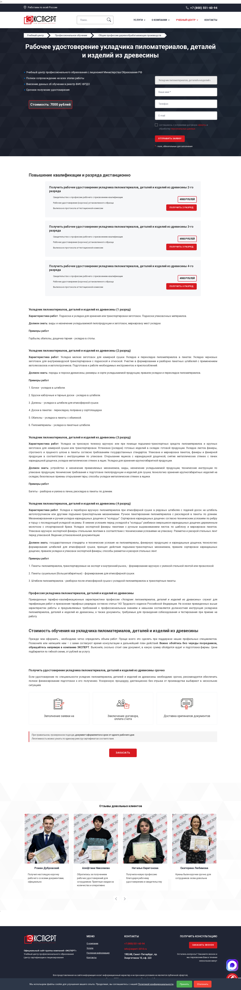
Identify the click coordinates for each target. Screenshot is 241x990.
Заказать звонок (203, 945)
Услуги (138, 20)
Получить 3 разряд (181, 247)
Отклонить (202, 984)
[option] (50, 852)
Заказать (123, 752)
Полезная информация (98, 953)
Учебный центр (186, 20)
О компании (159, 20)
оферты (202, 125)
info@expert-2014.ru (135, 949)
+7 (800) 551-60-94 (203, 7)
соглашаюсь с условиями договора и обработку (183, 127)
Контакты (210, 20)
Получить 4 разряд (181, 286)
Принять (184, 984)
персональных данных (183, 128)
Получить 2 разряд (181, 207)
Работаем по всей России (42, 7)
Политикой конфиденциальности (155, 984)
